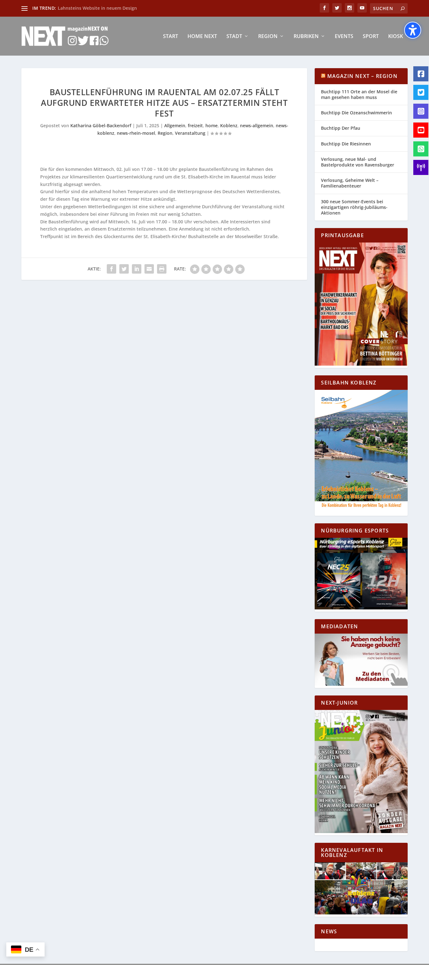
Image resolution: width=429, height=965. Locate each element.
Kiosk (395, 37)
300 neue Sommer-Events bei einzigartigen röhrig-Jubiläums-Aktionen (354, 207)
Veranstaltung (190, 133)
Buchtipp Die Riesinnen (346, 144)
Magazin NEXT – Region (362, 76)
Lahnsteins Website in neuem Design (97, 8)
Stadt (234, 37)
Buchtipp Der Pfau (340, 128)
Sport (371, 37)
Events (344, 37)
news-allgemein (256, 125)
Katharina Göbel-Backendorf (100, 125)
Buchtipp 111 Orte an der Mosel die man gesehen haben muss (359, 94)
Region (268, 37)
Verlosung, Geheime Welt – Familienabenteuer (349, 183)
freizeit (195, 125)
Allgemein (174, 125)
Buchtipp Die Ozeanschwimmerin (356, 113)
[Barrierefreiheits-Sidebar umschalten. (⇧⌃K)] (412, 30)
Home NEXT (202, 37)
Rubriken (306, 37)
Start (170, 37)
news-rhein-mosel (136, 133)
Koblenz (228, 125)
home (211, 125)
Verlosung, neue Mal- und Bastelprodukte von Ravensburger (357, 162)
